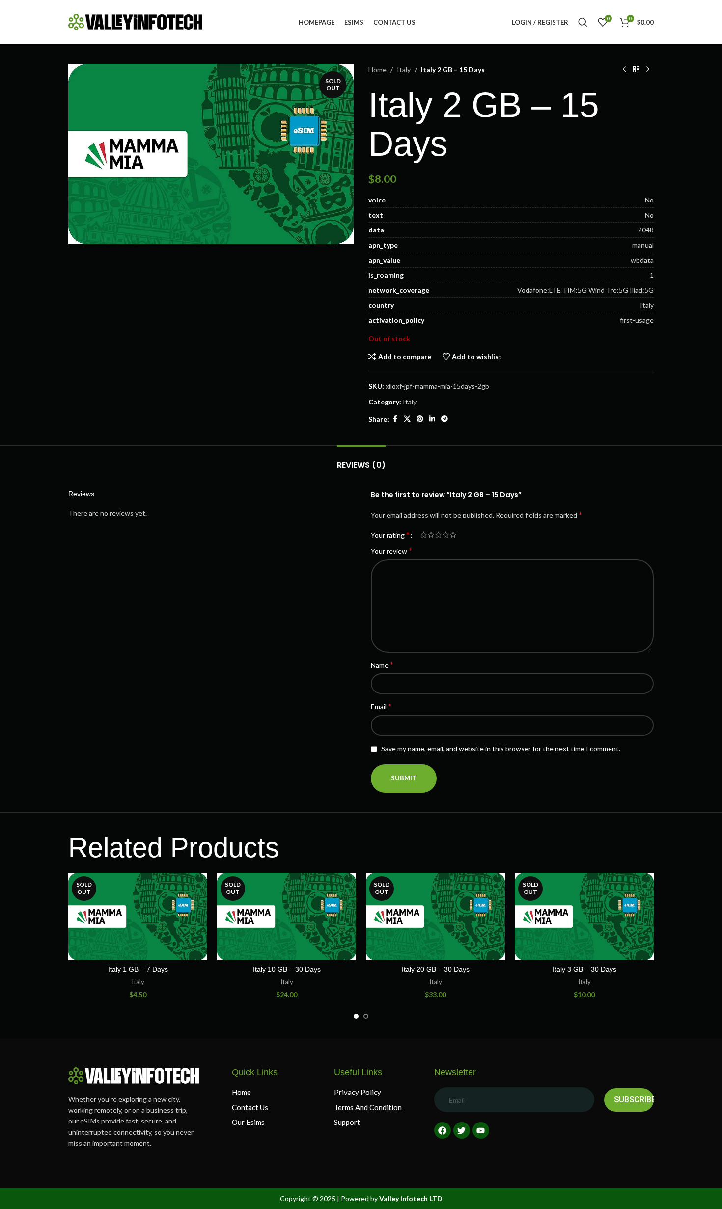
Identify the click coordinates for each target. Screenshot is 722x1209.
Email (381, 706)
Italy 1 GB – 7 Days (138, 969)
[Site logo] (135, 21)
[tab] (361, 460)
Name (382, 664)
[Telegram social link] (444, 419)
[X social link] (407, 419)
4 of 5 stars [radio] (445, 534)
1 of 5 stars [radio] (423, 534)
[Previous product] (624, 70)
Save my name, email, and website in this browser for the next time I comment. (500, 749)
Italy (404, 69)
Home (377, 69)
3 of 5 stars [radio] (438, 534)
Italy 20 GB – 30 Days (436, 969)
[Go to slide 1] (356, 1016)
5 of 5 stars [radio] (453, 534)
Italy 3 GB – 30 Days (584, 969)
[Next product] (648, 70)
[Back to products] (636, 70)
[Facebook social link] (395, 419)
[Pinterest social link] (420, 419)
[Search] (583, 22)
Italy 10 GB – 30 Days (287, 969)
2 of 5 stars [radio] (431, 534)
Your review (391, 550)
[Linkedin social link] (432, 419)
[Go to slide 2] (365, 1016)
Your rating (390, 535)
